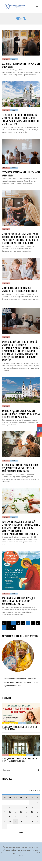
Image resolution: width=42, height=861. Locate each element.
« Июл (20, 832)
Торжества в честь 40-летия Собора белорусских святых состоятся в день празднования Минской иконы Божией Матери (20, 119)
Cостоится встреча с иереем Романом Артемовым (21, 65)
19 (15, 817)
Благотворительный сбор (10, 723)
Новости (14, 59)
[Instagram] (39, 434)
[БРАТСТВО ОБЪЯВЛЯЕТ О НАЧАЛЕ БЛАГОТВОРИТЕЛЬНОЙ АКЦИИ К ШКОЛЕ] (21, 269)
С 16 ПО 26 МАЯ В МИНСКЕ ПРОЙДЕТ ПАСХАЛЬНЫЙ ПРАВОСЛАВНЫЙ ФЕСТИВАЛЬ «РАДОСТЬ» (18, 601)
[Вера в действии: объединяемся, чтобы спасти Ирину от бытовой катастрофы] (21, 745)
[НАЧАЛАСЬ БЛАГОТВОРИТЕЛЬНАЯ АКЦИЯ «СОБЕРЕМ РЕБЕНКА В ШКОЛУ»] (21, 713)
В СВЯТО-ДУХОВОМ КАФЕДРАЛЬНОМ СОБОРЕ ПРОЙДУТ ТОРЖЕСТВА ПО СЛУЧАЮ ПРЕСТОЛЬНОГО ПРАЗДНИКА (21, 413)
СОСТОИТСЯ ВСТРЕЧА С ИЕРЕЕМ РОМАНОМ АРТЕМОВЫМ (21, 174)
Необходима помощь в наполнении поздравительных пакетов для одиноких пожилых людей (20, 468)
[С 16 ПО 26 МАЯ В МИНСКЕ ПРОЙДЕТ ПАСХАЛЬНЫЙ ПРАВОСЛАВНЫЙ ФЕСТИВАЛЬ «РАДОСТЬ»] (21, 570)
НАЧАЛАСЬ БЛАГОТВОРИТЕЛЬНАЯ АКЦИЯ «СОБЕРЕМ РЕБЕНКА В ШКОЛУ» (19, 728)
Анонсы (5, 59)
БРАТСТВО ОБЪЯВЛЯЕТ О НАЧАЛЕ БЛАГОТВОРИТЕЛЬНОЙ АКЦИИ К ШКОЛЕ (20, 289)
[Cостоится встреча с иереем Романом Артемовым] (21, 42)
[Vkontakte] (39, 429)
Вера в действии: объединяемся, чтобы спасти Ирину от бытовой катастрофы (19, 759)
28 (8, 627)
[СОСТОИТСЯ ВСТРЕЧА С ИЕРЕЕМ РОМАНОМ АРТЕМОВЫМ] (21, 151)
